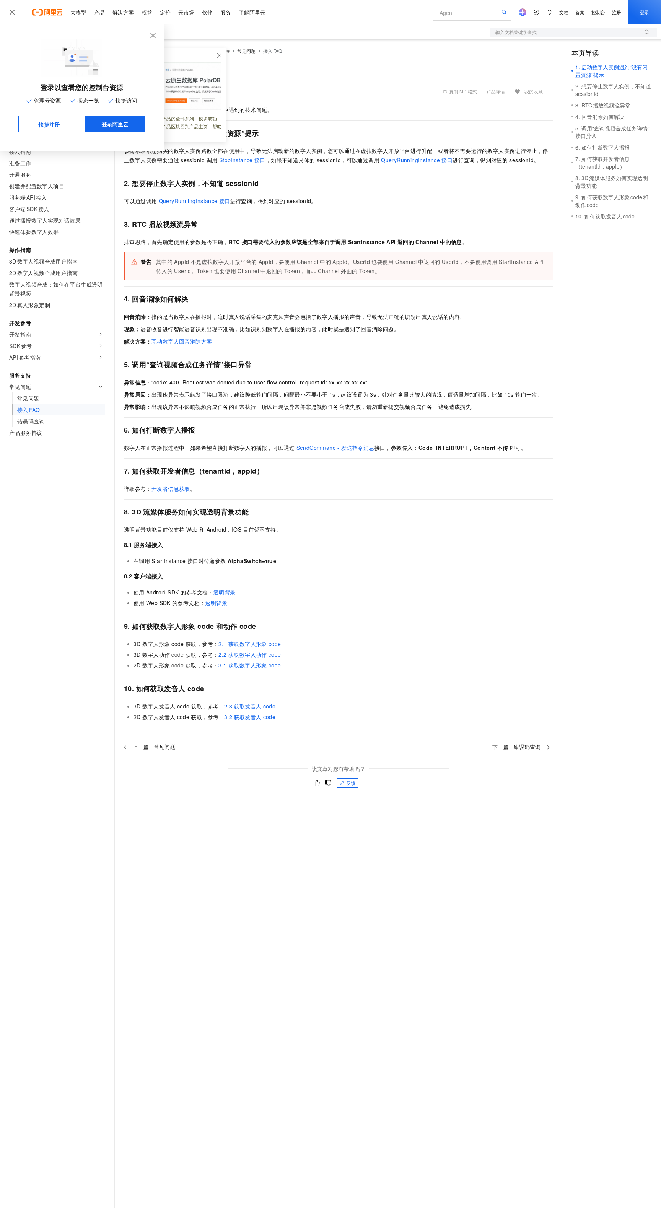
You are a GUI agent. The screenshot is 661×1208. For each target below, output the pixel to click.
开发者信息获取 (170, 488)
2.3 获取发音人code (249, 706)
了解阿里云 (252, 12)
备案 (579, 12)
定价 (165, 12)
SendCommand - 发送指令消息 (335, 447)
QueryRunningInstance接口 (417, 160)
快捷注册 (49, 124)
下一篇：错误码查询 (516, 747)
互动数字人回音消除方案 (181, 341)
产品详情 (496, 91)
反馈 (350, 783)
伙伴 (207, 12)
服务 (225, 12)
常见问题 (246, 50)
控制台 (598, 12)
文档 (563, 12)
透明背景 (224, 592)
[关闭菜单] (12, 12)
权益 (147, 12)
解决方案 (123, 12)
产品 (99, 12)
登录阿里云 (115, 124)
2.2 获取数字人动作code (249, 654)
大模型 (78, 12)
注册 (616, 12)
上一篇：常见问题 (153, 747)
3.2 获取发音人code (249, 717)
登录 (644, 12)
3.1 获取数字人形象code (249, 665)
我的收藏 (533, 91)
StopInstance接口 (242, 160)
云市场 (186, 12)
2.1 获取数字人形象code (249, 644)
